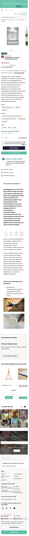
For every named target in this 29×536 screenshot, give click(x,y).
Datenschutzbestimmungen (16, 447)
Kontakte (16, 486)
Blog (15, 499)
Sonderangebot (18, 474)
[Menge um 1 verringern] (2, 138)
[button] (13, 50)
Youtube (25, 407)
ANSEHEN (19, 6)
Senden (16, 450)
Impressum (17, 489)
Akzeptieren (14, 532)
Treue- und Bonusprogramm (18, 492)
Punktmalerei (7, 189)
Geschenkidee (18, 478)
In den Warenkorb (15, 153)
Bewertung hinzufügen (10, 356)
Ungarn (18, 515)
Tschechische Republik (7, 515)
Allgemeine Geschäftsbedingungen (7, 487)
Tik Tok (21, 407)
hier (22, 73)
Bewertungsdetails (6, 67)
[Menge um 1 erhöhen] (6, 138)
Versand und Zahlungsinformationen (7, 491)
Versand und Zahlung (8, 133)
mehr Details (17, 73)
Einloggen (15, 13)
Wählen (9, 397)
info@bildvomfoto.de (10, 466)
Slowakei (5, 518)
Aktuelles (16, 476)
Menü (2, 11)
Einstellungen (13, 527)
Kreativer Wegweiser (6, 499)
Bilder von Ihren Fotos (5, 477)
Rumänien (19, 518)
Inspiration (4, 480)
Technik (3, 474)
